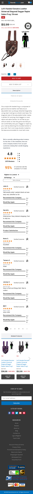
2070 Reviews (10, 161)
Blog (16, 431)
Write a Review (16, 180)
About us (16, 428)
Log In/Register (16, 436)
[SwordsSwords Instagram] (13, 413)
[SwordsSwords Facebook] (9, 413)
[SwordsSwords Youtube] (20, 413)
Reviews (16, 426)
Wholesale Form (16, 457)
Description (16, 90)
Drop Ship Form (16, 459)
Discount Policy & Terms (16, 444)
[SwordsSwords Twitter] (16, 413)
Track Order (16, 438)
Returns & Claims (16, 452)
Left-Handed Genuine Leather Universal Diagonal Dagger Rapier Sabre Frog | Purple (7, 364)
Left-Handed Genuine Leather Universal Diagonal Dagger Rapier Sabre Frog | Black (22, 364)
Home (16, 423)
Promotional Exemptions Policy (16, 449)
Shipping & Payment (16, 454)
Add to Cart (7, 376)
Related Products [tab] (16, 336)
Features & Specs (16, 96)
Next (29, 359)
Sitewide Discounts (16, 101)
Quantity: (4, 74)
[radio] (19, 153)
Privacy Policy (16, 447)
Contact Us (16, 433)
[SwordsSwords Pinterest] (24, 413)
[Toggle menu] (2, 2)
